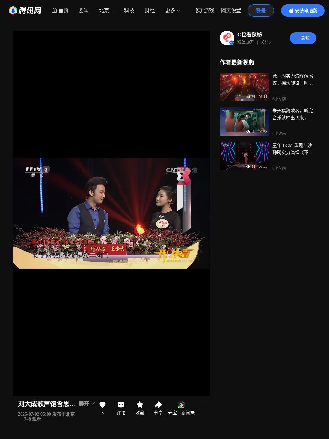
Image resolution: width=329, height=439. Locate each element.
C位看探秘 (249, 34)
